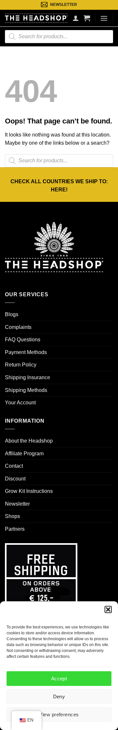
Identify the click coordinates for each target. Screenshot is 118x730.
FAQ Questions (22, 339)
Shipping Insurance (27, 377)
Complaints (18, 327)
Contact (14, 466)
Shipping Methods (26, 390)
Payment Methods (26, 352)
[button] (108, 609)
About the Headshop (29, 441)
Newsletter (17, 504)
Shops (12, 516)
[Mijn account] (75, 18)
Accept (59, 678)
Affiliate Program (24, 453)
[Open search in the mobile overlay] (59, 36)
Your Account (20, 402)
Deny (59, 696)
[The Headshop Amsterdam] (36, 18)
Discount (15, 478)
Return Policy (20, 364)
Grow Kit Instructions (29, 491)
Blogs (11, 314)
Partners (15, 529)
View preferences (59, 714)
